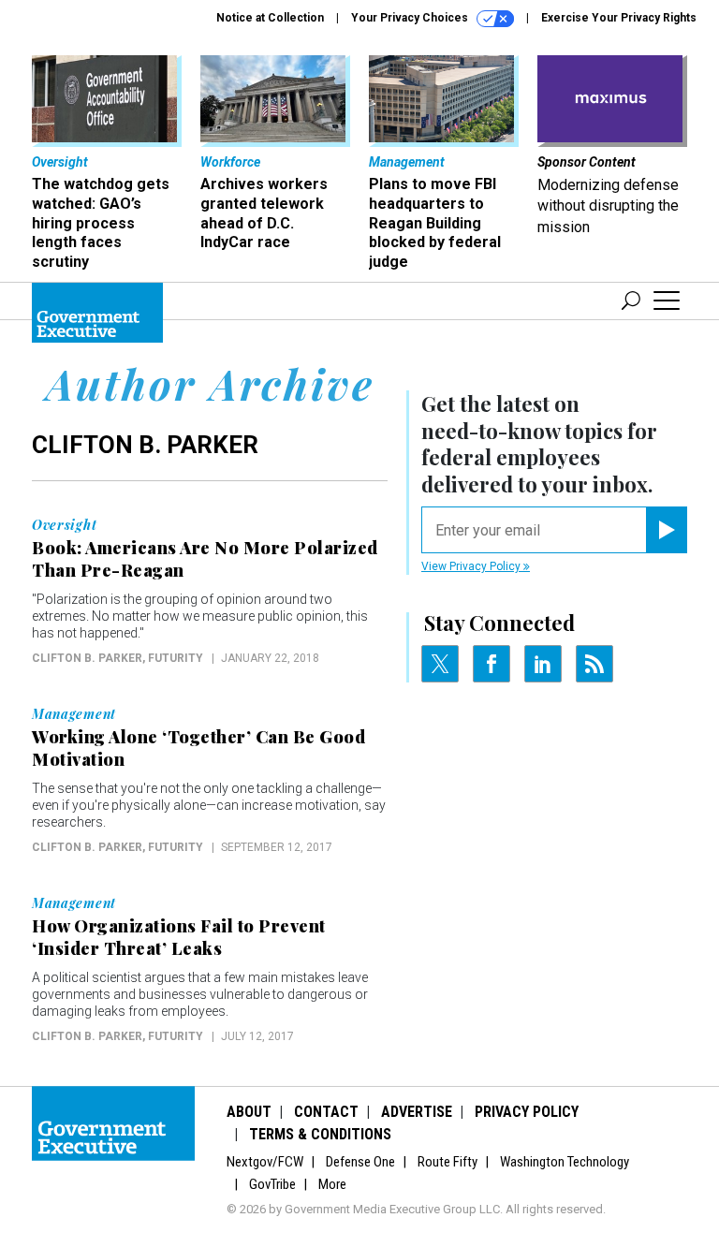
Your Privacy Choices (411, 17)
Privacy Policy (527, 1112)
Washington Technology (564, 1161)
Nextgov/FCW (265, 1161)
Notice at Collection (270, 17)
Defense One (360, 1161)
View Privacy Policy (472, 566)
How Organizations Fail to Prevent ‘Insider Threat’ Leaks (179, 937)
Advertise (416, 1112)
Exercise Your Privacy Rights (619, 17)
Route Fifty (447, 1161)
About (249, 1112)
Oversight (64, 525)
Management (74, 714)
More (332, 1184)
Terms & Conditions (320, 1134)
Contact (326, 1112)
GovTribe (272, 1184)
